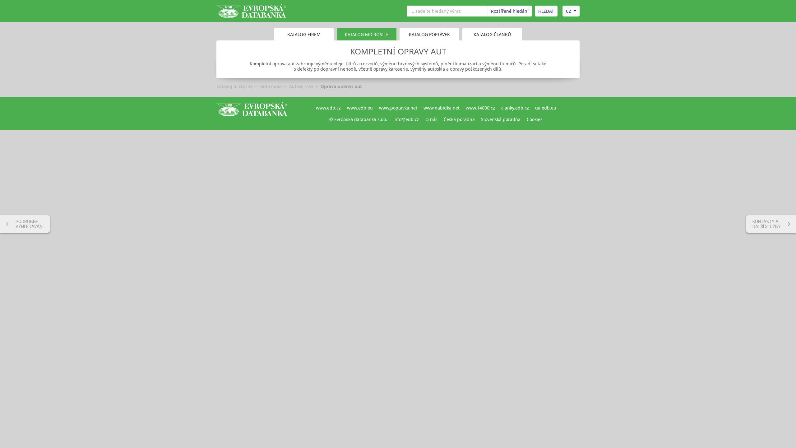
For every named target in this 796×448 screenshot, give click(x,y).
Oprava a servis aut (341, 86)
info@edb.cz (406, 119)
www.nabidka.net (441, 108)
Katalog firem (304, 34)
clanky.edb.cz (515, 108)
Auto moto (271, 86)
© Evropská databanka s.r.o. (358, 119)
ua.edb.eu (545, 108)
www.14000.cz (480, 108)
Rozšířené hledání (510, 11)
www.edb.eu (360, 108)
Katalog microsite (234, 86)
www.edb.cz (328, 108)
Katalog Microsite (367, 34)
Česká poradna (459, 119)
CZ (568, 11)
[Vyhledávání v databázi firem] (251, 113)
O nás (431, 119)
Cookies (535, 119)
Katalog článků (492, 34)
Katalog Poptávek (429, 34)
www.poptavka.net (398, 108)
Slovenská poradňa (501, 119)
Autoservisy (301, 86)
